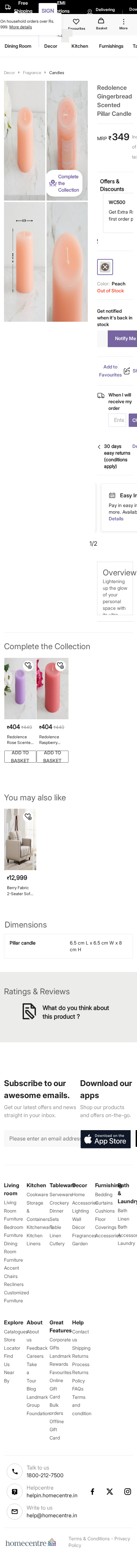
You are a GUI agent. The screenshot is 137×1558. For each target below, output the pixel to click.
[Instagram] (128, 1492)
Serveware (61, 1194)
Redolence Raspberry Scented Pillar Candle (52, 739)
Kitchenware (40, 1227)
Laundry (126, 1243)
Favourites (60, 1372)
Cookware (37, 1194)
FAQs (77, 1388)
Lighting (80, 1211)
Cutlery (57, 1243)
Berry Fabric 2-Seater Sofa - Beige (19, 890)
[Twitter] (110, 1492)
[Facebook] (92, 1492)
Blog (31, 1388)
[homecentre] (32, 1542)
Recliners (14, 1284)
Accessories (108, 1235)
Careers (35, 1356)
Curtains (104, 1203)
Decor (9, 72)
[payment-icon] (115, 495)
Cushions (105, 1211)
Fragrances (84, 1235)
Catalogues (16, 1331)
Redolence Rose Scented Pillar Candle (20, 739)
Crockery (59, 1203)
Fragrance (32, 72)
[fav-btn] (28, 666)
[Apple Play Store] (105, 1139)
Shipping (81, 1348)
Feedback (37, 1348)
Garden (80, 1243)
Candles (56, 72)
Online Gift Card (56, 1388)
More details (20, 26)
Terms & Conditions (89, 1538)
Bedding (103, 1194)
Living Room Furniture (13, 1211)
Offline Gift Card (57, 1429)
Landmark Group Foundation (38, 1405)
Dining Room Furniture (13, 1252)
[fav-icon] (77, 23)
